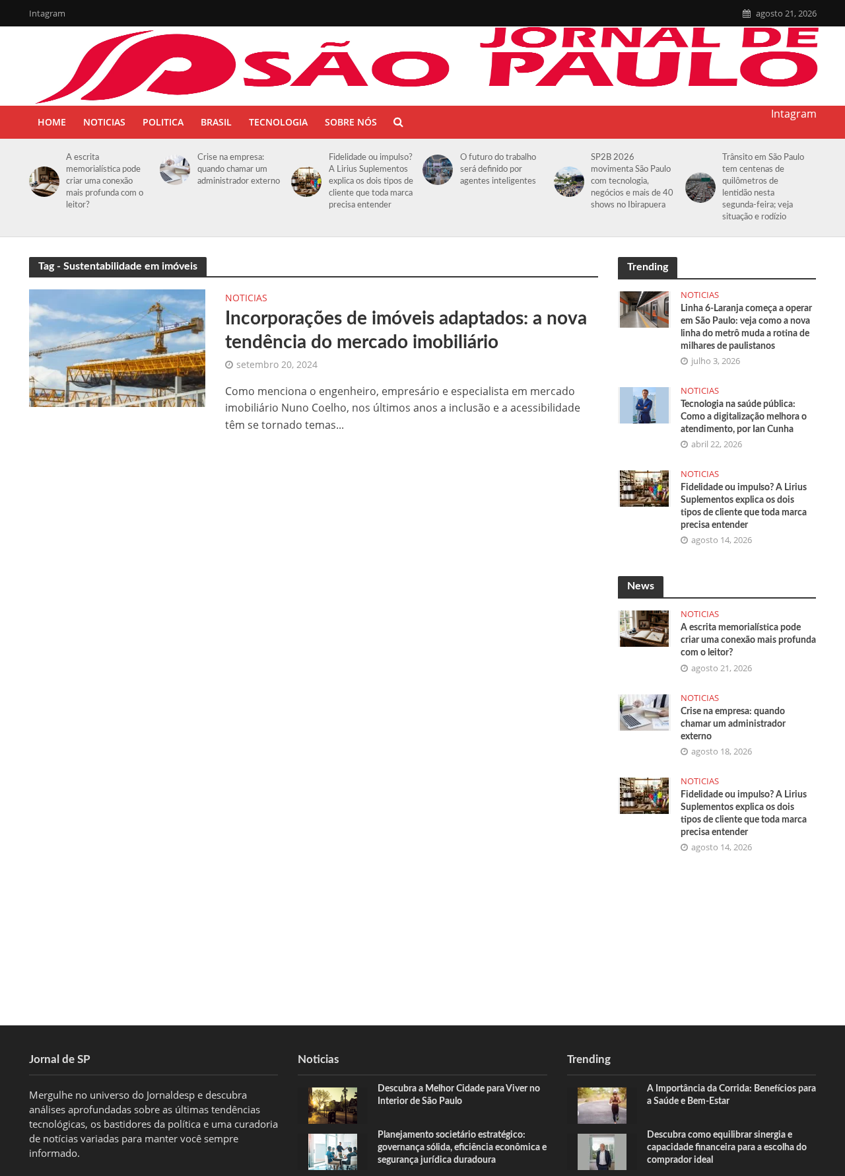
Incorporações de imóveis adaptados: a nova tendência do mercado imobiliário (406, 330)
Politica (163, 122)
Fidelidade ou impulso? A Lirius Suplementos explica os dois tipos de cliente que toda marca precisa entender (371, 181)
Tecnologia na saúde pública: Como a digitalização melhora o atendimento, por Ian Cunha (744, 417)
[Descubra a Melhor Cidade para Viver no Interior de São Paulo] (332, 1104)
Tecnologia (278, 122)
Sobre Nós (351, 122)
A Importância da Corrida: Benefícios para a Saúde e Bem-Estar (731, 1095)
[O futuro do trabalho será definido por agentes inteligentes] (435, 170)
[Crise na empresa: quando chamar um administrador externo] (173, 170)
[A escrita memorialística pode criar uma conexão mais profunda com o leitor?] (42, 181)
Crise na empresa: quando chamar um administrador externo (238, 169)
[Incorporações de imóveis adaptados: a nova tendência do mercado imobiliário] (117, 347)
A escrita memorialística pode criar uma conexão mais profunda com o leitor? (104, 181)
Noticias (104, 122)
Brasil (216, 122)
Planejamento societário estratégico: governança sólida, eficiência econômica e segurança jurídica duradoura (462, 1147)
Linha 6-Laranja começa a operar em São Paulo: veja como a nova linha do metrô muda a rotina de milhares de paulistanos (746, 327)
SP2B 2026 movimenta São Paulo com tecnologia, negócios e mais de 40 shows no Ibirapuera (632, 181)
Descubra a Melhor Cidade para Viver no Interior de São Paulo (459, 1095)
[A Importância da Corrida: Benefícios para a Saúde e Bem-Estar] (602, 1104)
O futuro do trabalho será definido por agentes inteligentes (498, 169)
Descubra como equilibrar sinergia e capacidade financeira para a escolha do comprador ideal (727, 1147)
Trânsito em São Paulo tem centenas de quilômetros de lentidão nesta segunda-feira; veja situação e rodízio (763, 187)
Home (52, 122)
